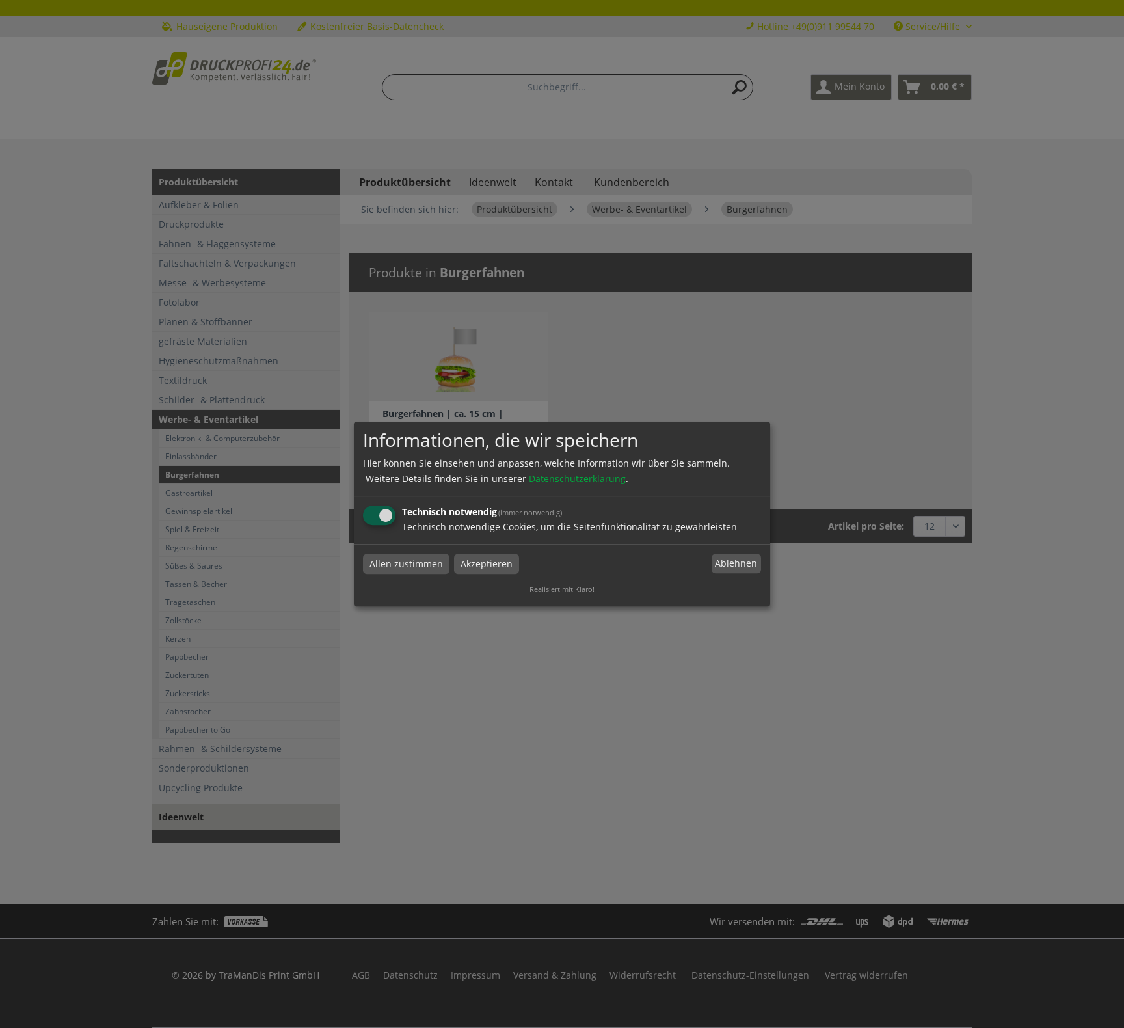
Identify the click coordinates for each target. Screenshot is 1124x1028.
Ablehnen (736, 564)
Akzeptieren (487, 564)
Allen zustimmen (406, 564)
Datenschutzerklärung (577, 478)
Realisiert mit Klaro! (562, 589)
